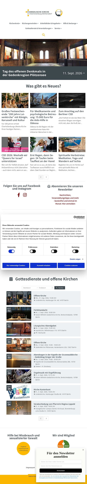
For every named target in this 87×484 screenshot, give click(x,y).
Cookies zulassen (71, 265)
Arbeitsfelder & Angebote (50, 23)
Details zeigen (75, 259)
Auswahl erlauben (43, 265)
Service (57, 28)
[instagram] (25, 194)
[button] (65, 200)
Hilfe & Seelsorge (70, 23)
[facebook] (19, 194)
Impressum (30, 467)
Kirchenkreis (14, 23)
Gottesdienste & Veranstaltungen (38, 28)
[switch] (33, 251)
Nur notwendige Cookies (16, 265)
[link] (14, 23)
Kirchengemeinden (29, 23)
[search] (43, 34)
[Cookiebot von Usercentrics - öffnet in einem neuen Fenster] (75, 217)
